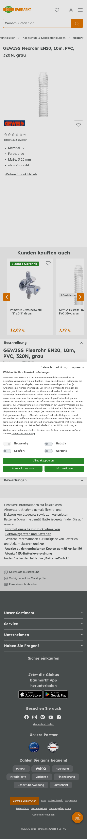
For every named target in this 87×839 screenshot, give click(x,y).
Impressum (77, 367)
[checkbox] (7, 444)
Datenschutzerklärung (54, 367)
